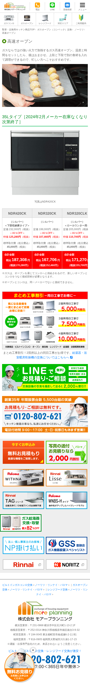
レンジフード (45, 23)
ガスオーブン (27, 23)
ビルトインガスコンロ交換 (17, 584)
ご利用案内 (81, 23)
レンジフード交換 (58, 589)
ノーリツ (79, 29)
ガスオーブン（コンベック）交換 (54, 29)
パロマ (64, 584)
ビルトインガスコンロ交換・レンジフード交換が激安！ (45, 651)
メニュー (82, 9)
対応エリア (63, 23)
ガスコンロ (9, 23)
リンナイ (53, 584)
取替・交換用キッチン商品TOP (18, 29)
